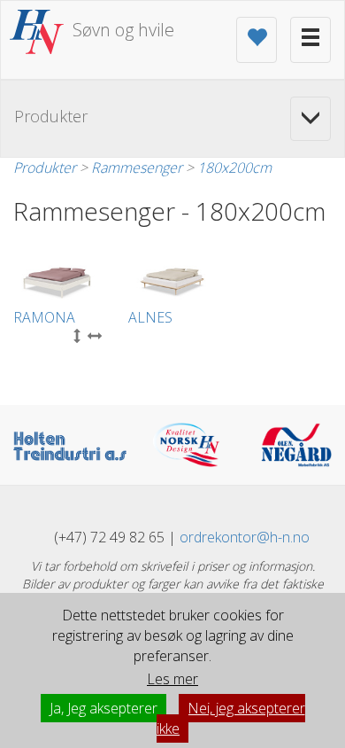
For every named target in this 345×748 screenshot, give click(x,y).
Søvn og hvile (123, 30)
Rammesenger (136, 167)
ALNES (150, 317)
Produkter (44, 167)
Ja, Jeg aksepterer (103, 708)
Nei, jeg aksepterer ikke (231, 718)
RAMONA (44, 317)
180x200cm (234, 167)
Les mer (172, 679)
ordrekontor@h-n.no (245, 537)
